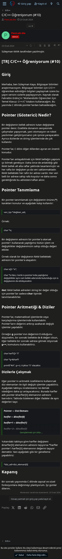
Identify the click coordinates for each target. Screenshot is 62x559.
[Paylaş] (54, 45)
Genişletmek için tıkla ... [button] (31, 432)
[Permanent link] (3, 67)
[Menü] (4, 3)
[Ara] (58, 4)
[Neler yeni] (51, 4)
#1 (59, 45)
